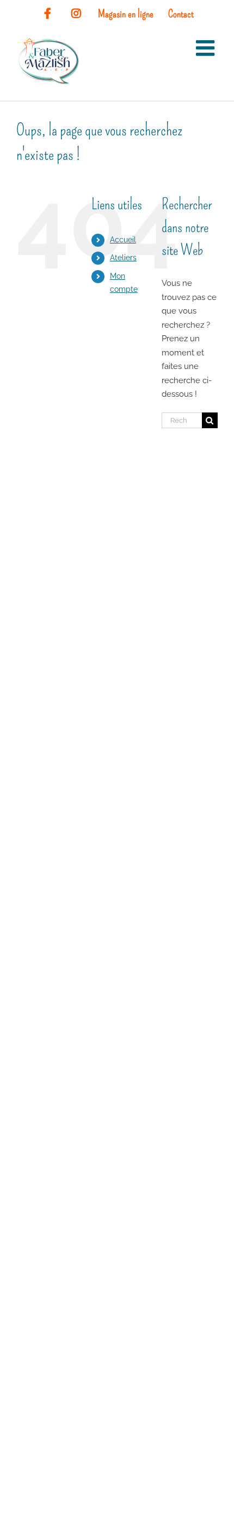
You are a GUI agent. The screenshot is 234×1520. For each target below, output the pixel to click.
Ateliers (123, 257)
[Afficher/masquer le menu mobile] (207, 48)
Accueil (123, 239)
